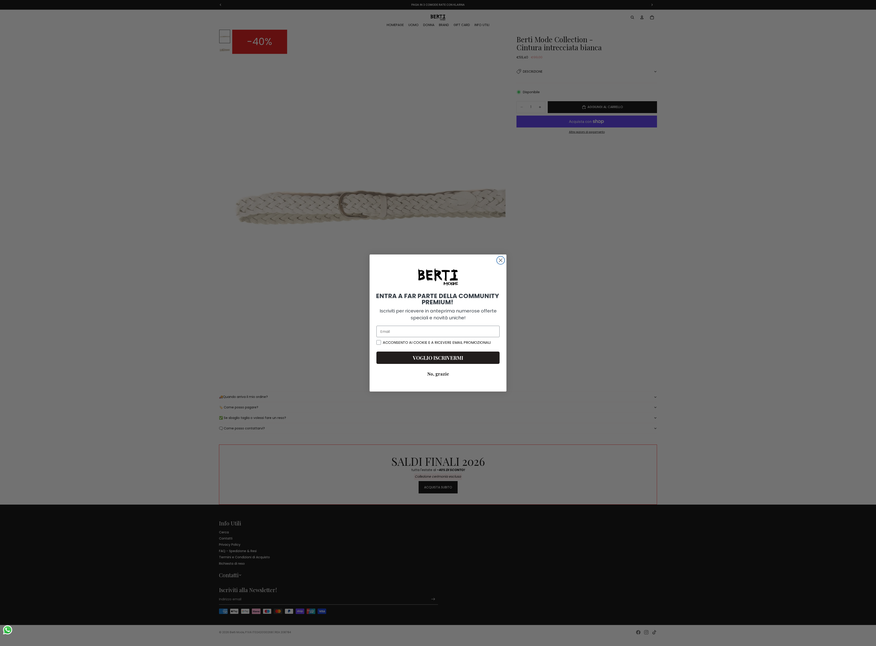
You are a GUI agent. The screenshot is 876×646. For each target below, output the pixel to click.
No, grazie (438, 374)
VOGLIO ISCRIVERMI (438, 357)
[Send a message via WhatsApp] (7, 630)
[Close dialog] (501, 260)
